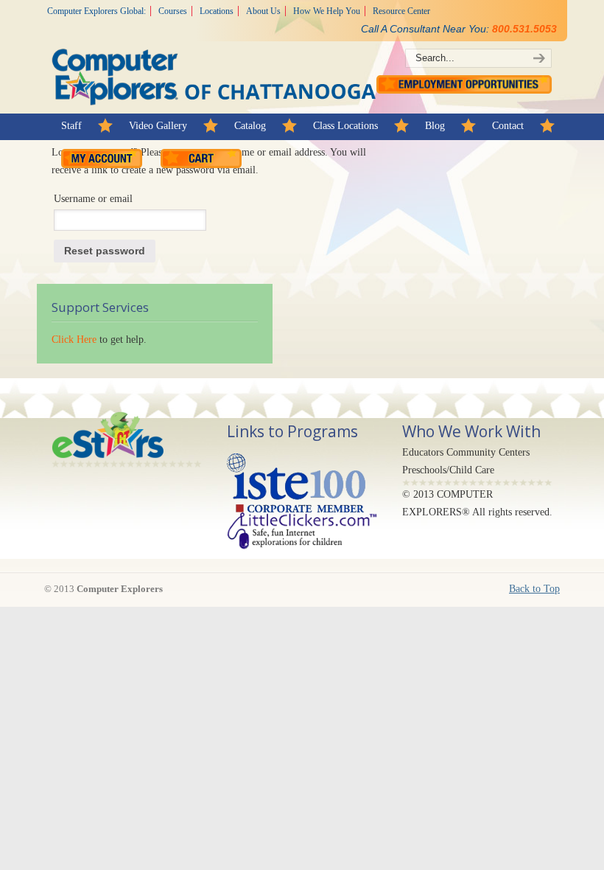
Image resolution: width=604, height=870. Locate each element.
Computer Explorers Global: (96, 11)
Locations (216, 11)
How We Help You (326, 11)
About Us (263, 11)
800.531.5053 (524, 29)
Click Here (74, 339)
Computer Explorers (214, 59)
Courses (172, 11)
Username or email (93, 198)
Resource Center (401, 11)
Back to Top (534, 588)
